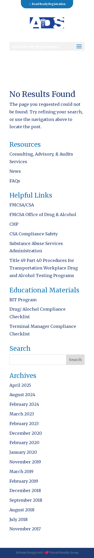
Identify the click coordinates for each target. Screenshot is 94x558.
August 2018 (21, 509)
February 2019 (23, 481)
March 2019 (21, 471)
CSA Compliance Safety (33, 233)
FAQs (14, 180)
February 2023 (24, 423)
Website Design (26, 552)
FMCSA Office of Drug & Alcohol (42, 214)
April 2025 (20, 385)
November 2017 (25, 528)
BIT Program (23, 299)
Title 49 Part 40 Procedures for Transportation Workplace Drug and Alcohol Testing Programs (43, 268)
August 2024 (22, 394)
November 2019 (25, 461)
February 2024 (24, 404)
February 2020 (24, 442)
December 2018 (25, 490)
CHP (13, 224)
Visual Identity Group (64, 552)
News (15, 171)
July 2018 (18, 519)
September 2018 (25, 500)
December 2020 (25, 433)
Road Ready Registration (49, 4)
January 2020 (23, 452)
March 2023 (21, 413)
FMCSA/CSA (21, 204)
